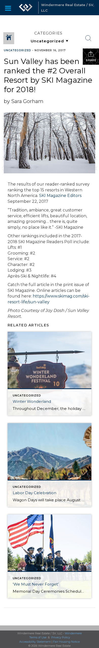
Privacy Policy (60, 637)
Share (91, 60)
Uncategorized (17, 50)
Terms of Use (37, 637)
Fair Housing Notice (66, 641)
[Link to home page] (25, 7)
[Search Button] (88, 38)
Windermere (73, 633)
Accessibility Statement (35, 641)
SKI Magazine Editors (60, 195)
